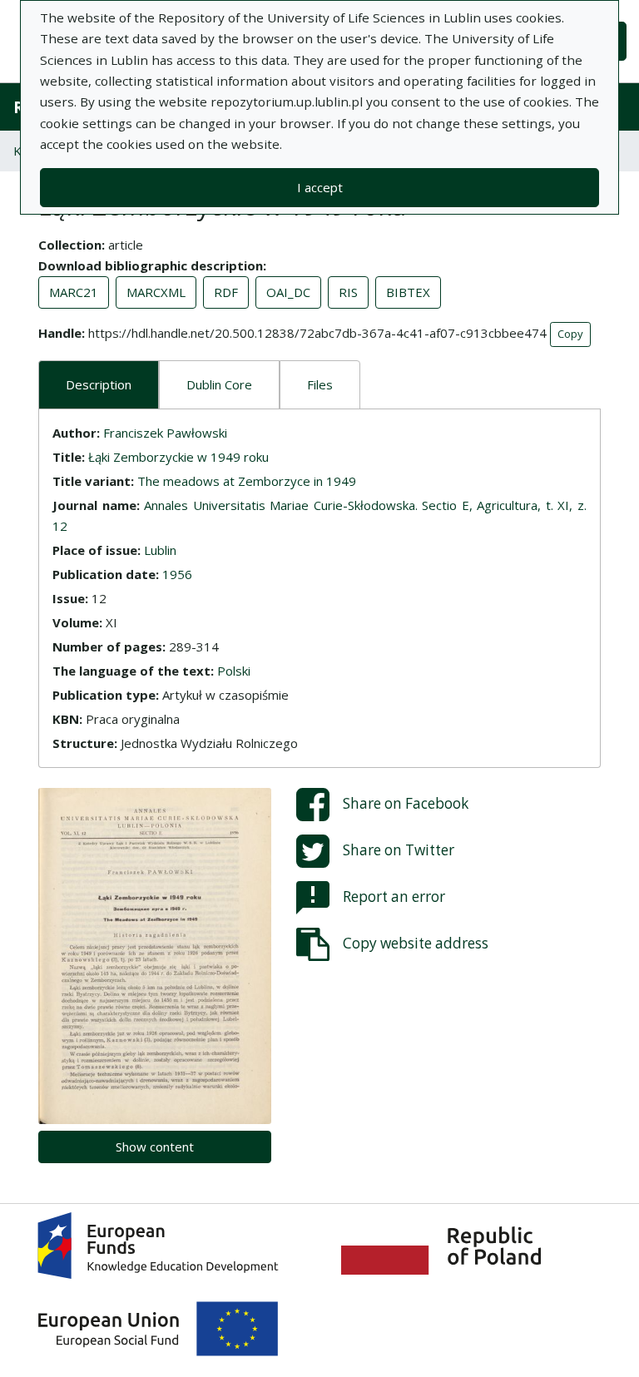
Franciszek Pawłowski (165, 432)
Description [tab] (98, 384)
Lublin (160, 550)
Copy (570, 333)
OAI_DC (288, 292)
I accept (320, 187)
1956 (177, 574)
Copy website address (415, 942)
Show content (155, 1146)
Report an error (394, 895)
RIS (348, 292)
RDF (226, 292)
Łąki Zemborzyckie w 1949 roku (178, 456)
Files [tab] (320, 384)
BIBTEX (408, 292)
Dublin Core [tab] (219, 384)
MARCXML (156, 292)
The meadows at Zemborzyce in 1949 (246, 481)
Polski (233, 670)
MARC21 (73, 292)
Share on (405, 802)
